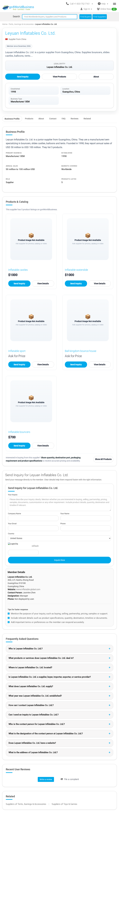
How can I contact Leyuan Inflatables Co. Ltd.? (31, 705)
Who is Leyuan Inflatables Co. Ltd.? (26, 648)
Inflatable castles (18, 269)
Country (11, 534)
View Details (43, 283)
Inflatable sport (17, 350)
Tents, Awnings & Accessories (21, 24)
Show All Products (103, 459)
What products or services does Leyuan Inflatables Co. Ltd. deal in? (41, 658)
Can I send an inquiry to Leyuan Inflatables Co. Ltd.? (33, 714)
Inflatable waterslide (76, 269)
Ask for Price (16, 356)
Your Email (12, 524)
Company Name (14, 514)
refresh (35, 546)
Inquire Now (59, 560)
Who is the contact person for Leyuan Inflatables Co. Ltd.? (37, 724)
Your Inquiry (12, 495)
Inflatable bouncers (19, 431)
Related (87, 118)
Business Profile (12, 119)
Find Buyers (85, 17)
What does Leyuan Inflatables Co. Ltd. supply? (31, 686)
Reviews (74, 118)
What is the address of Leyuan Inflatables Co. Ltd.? (33, 752)
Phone (62, 524)
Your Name (64, 514)
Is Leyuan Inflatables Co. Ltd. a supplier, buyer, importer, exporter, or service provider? (50, 677)
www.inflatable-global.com (28, 589)
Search (16, 16)
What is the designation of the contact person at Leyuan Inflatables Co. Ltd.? (46, 733)
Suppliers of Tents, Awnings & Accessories (26, 804)
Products (29, 118)
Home (4, 24)
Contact (52, 118)
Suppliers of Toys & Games (64, 804)
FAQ (63, 118)
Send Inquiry (22, 76)
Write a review (46, 779)
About (96, 76)
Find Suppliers (99, 17)
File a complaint (71, 779)
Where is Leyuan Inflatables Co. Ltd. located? (30, 667)
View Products (59, 76)
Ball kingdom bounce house (80, 350)
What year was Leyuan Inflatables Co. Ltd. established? (35, 695)
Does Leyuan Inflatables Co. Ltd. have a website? (32, 743)
